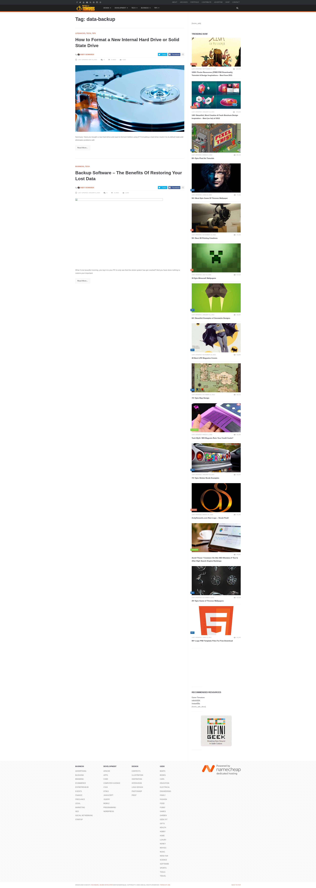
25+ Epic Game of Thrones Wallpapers (208, 601)
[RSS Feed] (91, 2)
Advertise (218, 2)
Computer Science (111, 783)
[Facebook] (77, 2)
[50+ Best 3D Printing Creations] (216, 218)
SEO (77, 811)
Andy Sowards (87, 54)
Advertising (80, 771)
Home (162, 836)
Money (163, 844)
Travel (163, 876)
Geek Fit (163, 819)
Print (134, 795)
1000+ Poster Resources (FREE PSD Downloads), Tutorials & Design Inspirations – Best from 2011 (212, 73)
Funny (162, 807)
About (174, 2)
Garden (163, 815)
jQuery (106, 799)
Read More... (82, 148)
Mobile (106, 803)
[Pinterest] (94, 2)
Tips (155, 8)
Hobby (163, 832)
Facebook (176, 54)
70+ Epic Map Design (200, 398)
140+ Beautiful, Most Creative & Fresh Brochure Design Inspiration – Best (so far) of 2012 (215, 116)
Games (163, 811)
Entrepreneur (82, 787)
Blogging (79, 775)
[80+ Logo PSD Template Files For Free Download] (216, 620)
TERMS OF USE (165, 885)
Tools (162, 872)
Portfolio (194, 2)
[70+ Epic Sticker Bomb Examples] (216, 457)
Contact (235, 2)
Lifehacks (80, 33)
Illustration (137, 775)
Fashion (163, 799)
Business (145, 8)
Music (162, 852)
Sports (163, 868)
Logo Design (137, 787)
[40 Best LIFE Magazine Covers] (216, 337)
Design (106, 8)
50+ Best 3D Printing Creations (204, 238)
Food (162, 803)
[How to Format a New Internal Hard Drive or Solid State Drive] (129, 98)
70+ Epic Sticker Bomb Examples (205, 478)
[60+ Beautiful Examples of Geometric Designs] (216, 297)
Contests (136, 771)
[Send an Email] (87, 2)
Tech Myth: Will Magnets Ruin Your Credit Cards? (212, 438)
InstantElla (196, 703)
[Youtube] (84, 2)
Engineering (165, 791)
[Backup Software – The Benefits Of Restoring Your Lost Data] (129, 231)
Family (163, 795)
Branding (79, 779)
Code (105, 779)
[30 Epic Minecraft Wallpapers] (216, 258)
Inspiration (137, 779)
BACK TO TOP (236, 885)
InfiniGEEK (196, 701)
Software (164, 864)
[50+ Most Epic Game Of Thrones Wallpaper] (216, 178)
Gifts (162, 824)
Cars (162, 779)
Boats (162, 771)
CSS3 (105, 787)
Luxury (163, 840)
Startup (79, 819)
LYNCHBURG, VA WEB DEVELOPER (101, 885)
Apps (105, 775)
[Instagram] (97, 2)
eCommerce (80, 783)
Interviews (137, 783)
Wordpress (108, 811)
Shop (227, 2)
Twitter (164, 54)
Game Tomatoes (198, 697)
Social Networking (84, 815)
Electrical (165, 787)
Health (163, 827)
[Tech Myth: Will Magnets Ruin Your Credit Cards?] (216, 417)
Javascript (108, 795)
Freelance (80, 799)
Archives (184, 2)
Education (164, 783)
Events (78, 791)
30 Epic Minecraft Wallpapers (204, 278)
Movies (163, 848)
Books (163, 775)
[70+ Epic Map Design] (216, 377)
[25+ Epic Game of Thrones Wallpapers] (216, 580)
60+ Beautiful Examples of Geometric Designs (211, 318)
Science (163, 860)
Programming (109, 807)
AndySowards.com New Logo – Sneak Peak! (210, 518)
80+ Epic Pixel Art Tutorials (203, 158)
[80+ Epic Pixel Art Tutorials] (216, 138)
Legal (77, 803)
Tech (133, 8)
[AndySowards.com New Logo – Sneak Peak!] (216, 497)
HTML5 (106, 791)
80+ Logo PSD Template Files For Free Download (212, 641)
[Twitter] (80, 2)
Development (120, 8)
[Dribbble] (101, 2)
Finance (78, 795)
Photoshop (137, 791)
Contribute (206, 2)
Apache (106, 771)
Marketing (80, 807)
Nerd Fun (164, 856)
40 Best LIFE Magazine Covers (204, 358)
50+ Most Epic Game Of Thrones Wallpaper (210, 198)
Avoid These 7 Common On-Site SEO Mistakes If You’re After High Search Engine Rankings (215, 559)
